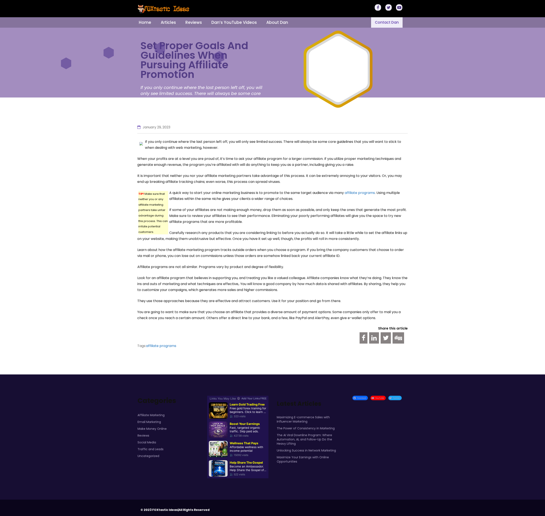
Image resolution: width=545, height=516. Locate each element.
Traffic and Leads (151, 449)
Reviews (193, 22)
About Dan (277, 22)
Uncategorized (148, 456)
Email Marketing (149, 422)
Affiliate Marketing (151, 415)
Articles (168, 22)
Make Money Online (152, 429)
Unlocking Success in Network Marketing (306, 450)
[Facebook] (378, 8)
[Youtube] (400, 8)
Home (145, 22)
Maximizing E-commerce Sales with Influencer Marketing (303, 419)
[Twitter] (389, 8)
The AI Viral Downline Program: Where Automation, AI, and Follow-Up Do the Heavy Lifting (304, 439)
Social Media (147, 442)
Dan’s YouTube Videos (234, 22)
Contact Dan (387, 22)
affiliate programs (360, 192)
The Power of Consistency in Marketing (306, 428)
